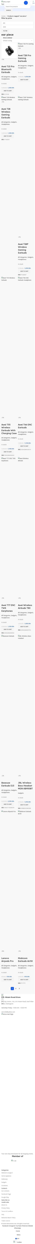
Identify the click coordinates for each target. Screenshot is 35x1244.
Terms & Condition (7, 1211)
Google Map (5, 1197)
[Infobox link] (17, 996)
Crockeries (4, 1185)
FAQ (2, 1214)
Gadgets (3, 1182)
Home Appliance (6, 1176)
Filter (5, 31)
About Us (4, 1205)
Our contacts (5, 1191)
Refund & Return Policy (8, 1217)
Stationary (4, 1179)
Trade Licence (5, 1221)
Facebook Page (6, 1194)
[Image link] (17, 1082)
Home (3, 16)
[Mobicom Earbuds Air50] (26, 880)
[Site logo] (6, 3)
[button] (24, 980)
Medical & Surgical (7, 1173)
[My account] (26, 3)
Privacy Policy (5, 1208)
